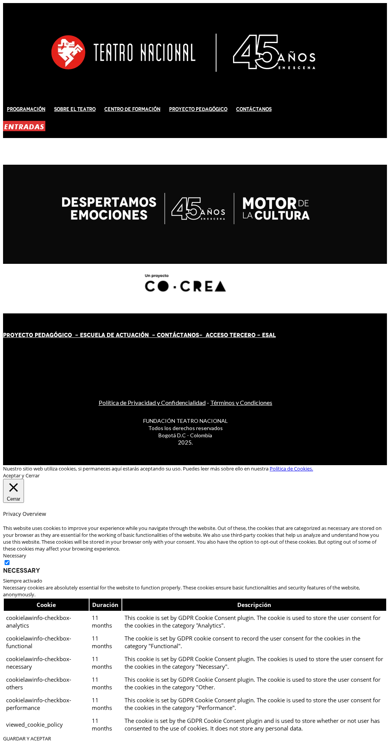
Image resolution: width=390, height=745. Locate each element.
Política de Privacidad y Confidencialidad (152, 402)
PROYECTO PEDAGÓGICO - (41, 335)
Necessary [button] (14, 555)
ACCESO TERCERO (231, 335)
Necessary (21, 570)
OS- (198, 335)
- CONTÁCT (166, 335)
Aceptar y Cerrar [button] (21, 475)
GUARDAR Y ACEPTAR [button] (27, 738)
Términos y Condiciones (241, 402)
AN (188, 335)
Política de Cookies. (291, 468)
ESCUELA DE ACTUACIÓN (114, 335)
